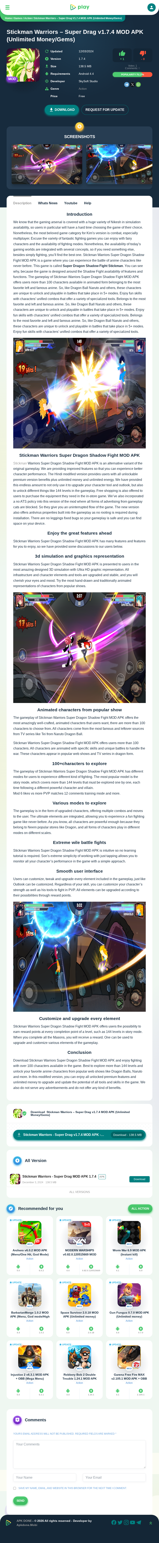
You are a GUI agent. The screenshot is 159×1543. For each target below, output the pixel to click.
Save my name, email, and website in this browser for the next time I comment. (72, 1488)
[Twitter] (121, 1523)
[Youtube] (133, 1523)
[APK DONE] (79, 7)
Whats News (48, 203)
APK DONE (24, 1520)
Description (22, 203)
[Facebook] (114, 1523)
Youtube (70, 203)
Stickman (20, 463)
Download (65, 109)
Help (87, 203)
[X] (132, 84)
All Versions (79, 1192)
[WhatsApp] (138, 84)
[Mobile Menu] (7, 7)
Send (20, 1500)
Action (83, 88)
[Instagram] (127, 1523)
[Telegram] (126, 84)
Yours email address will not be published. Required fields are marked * (64, 1433)
